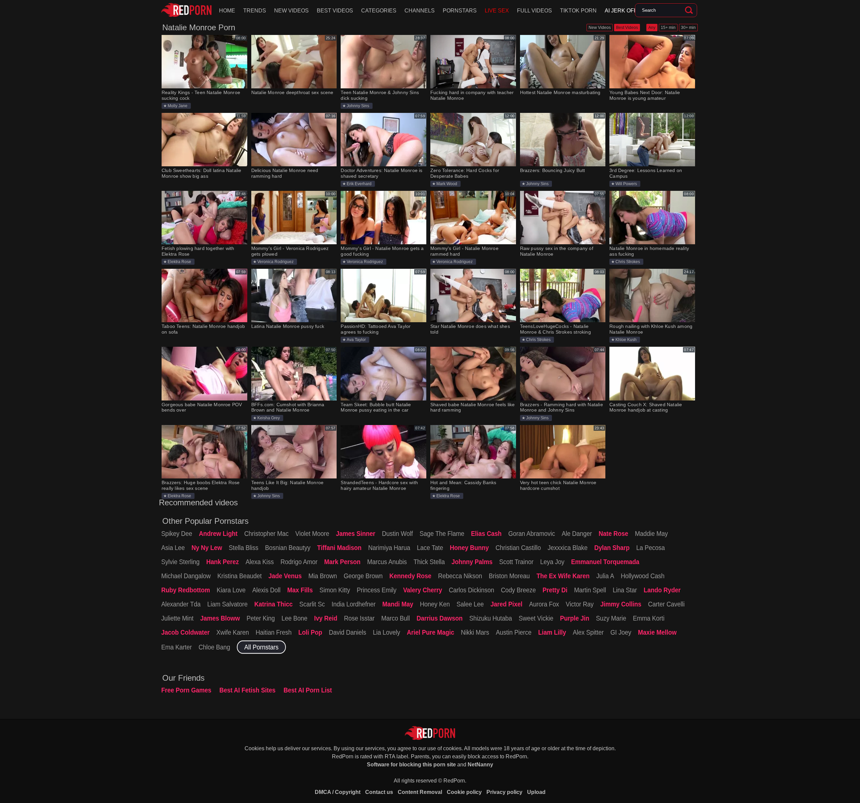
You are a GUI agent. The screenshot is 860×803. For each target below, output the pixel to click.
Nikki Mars (475, 632)
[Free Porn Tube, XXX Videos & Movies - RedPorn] (186, 10)
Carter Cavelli (666, 604)
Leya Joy (552, 561)
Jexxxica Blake (568, 547)
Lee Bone (294, 618)
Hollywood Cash (642, 576)
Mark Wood (446, 183)
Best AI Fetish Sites (247, 690)
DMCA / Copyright (337, 792)
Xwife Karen (232, 632)
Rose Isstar (359, 618)
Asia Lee (173, 547)
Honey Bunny (469, 547)
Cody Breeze (518, 590)
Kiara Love (231, 590)
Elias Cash (486, 533)
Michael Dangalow (186, 576)
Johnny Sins (358, 105)
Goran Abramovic (531, 533)
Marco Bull (395, 618)
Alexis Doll (266, 590)
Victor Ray (580, 604)
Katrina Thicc (273, 604)
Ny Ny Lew (206, 547)
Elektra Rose (179, 261)
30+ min (688, 27)
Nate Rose (613, 533)
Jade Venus (285, 576)
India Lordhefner (354, 604)
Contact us (379, 792)
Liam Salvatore (227, 604)
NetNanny (480, 764)
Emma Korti (648, 618)
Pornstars (460, 10)
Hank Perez (222, 561)
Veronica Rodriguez (275, 261)
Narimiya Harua (389, 547)
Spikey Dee (176, 533)
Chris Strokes (627, 261)
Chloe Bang (214, 647)
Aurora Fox (544, 604)
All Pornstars (261, 647)
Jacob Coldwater (185, 632)
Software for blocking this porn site (411, 764)
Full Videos (534, 10)
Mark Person (342, 561)
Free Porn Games (186, 690)
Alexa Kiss (260, 561)
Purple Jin (574, 618)
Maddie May (651, 533)
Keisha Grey (268, 418)
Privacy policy (504, 792)
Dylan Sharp (612, 547)
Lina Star (625, 590)
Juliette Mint (177, 618)
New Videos (291, 10)
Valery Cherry (422, 590)
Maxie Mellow (657, 632)
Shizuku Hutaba (490, 618)
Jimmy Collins (620, 604)
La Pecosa (650, 547)
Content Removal (420, 792)
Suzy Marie (611, 618)
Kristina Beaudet (239, 576)
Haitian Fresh (274, 632)
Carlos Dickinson (471, 590)
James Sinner (355, 533)
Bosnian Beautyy (287, 547)
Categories (378, 10)
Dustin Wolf (397, 533)
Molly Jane (177, 105)
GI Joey (620, 632)
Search (689, 10)
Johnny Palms (472, 561)
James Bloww (220, 618)
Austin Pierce (513, 632)
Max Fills (300, 590)
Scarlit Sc (312, 604)
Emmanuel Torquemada (605, 561)
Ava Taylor (356, 339)
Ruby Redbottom (185, 590)
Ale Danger (577, 533)
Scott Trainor (516, 561)
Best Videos (335, 10)
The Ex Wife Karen (563, 576)
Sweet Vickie (536, 618)
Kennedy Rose (410, 576)
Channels (419, 10)
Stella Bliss (243, 547)
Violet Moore (312, 533)
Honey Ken (435, 604)
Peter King (261, 618)
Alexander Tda (181, 604)
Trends (254, 10)
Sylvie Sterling (180, 561)
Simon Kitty (334, 590)
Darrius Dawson (440, 618)
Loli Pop (310, 632)
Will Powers (626, 183)
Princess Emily (376, 590)
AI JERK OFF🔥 (624, 10)
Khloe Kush (626, 339)
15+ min (668, 27)
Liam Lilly (552, 632)
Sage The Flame (442, 533)
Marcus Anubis (387, 561)
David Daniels (347, 632)
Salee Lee (470, 604)
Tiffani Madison (339, 547)
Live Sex (497, 10)
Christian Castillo (518, 547)
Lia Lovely (386, 632)
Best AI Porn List (308, 690)
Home (227, 10)
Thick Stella (429, 561)
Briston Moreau (509, 576)
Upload (536, 792)
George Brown (363, 576)
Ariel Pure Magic (430, 632)
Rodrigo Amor (299, 561)
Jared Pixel (506, 604)
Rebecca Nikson (460, 576)
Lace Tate (430, 547)
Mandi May (397, 604)
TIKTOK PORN (578, 10)
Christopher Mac (266, 533)
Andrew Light (218, 533)
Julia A (605, 576)
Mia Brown (322, 576)
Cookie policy (464, 792)
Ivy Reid (325, 618)
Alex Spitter (588, 632)
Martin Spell (590, 590)
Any (651, 27)
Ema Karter (176, 647)
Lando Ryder (662, 590)
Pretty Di (555, 590)
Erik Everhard (359, 183)
